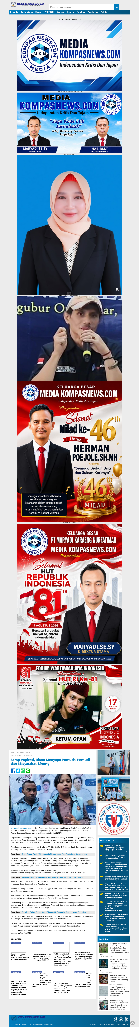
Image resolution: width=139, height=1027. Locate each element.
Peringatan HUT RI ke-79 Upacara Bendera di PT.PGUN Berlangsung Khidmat (116, 895)
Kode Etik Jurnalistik (107, 1024)
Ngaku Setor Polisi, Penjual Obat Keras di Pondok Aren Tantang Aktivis (118, 978)
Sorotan (27, 752)
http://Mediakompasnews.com (22, 828)
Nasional (61, 12)
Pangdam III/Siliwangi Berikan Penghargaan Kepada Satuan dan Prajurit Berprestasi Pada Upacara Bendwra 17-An (114, 949)
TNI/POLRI (49, 12)
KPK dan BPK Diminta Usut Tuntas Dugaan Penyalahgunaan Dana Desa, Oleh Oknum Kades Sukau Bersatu (116, 928)
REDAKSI (95, 1024)
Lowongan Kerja (122, 1024)
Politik (104, 12)
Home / (13, 752)
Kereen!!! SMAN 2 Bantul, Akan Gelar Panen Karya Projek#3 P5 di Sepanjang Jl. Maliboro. (116, 878)
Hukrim (70, 12)
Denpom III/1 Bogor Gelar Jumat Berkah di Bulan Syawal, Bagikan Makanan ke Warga (118, 1004)
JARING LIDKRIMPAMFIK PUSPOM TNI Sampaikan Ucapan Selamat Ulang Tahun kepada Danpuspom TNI (114, 965)
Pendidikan (93, 12)
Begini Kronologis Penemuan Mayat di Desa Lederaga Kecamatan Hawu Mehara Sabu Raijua (116, 917)
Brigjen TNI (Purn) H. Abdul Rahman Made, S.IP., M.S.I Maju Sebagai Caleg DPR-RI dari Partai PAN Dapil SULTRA (116, 886)
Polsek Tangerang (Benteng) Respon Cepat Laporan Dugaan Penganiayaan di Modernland (119, 991)
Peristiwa (80, 12)
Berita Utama (27, 12)
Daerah (38, 12)
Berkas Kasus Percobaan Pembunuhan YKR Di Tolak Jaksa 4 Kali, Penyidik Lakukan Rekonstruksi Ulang (116, 848)
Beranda (14, 12)
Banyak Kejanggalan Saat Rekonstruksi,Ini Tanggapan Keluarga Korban (116, 857)
